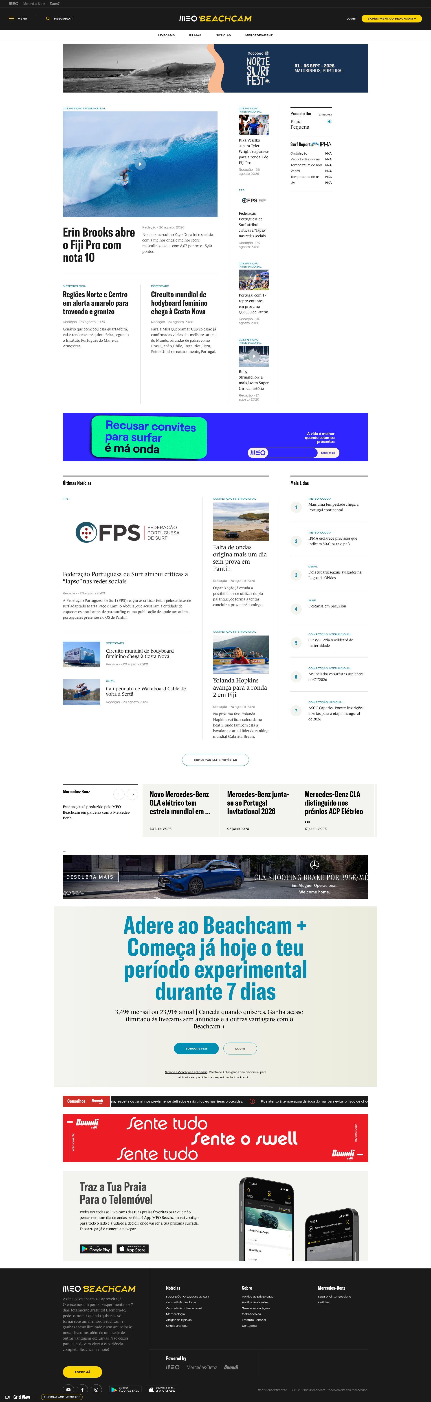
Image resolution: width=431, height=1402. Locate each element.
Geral (110, 680)
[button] (119, 794)
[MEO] (13, 3)
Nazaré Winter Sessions (334, 1296)
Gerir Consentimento (272, 1390)
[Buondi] (55, 3)
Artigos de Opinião (179, 1320)
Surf (312, 600)
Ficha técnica (251, 1314)
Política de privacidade (257, 1296)
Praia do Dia (300, 113)
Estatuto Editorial (254, 1320)
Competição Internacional (84, 108)
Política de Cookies (255, 1302)
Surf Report (300, 144)
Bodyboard (160, 286)
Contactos (249, 1326)
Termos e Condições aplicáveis (186, 1072)
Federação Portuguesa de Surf (187, 1296)
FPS (241, 190)
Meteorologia (74, 286)
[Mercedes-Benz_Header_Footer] (34, 3)
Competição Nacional (325, 702)
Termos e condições (256, 1308)
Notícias (323, 1302)
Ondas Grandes (176, 1326)
